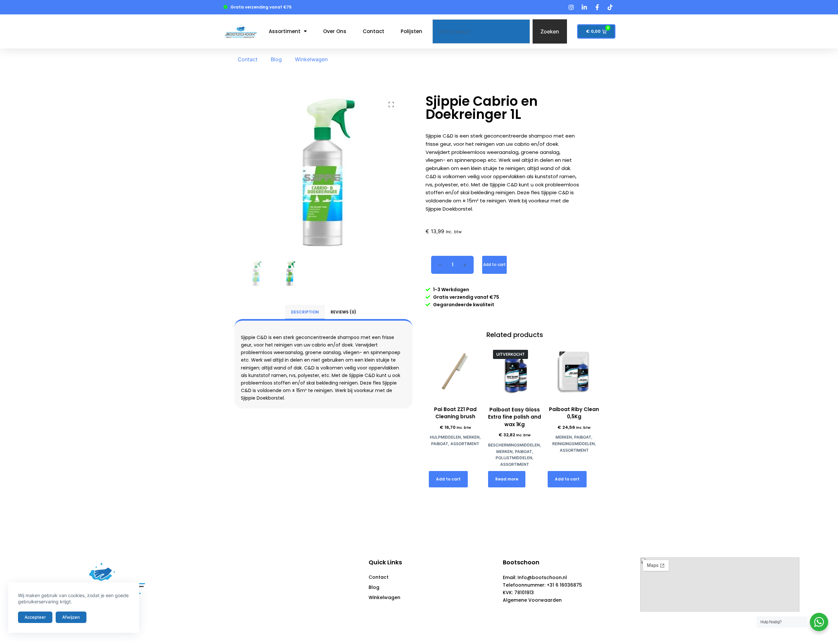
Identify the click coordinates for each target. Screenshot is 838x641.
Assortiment (285, 31)
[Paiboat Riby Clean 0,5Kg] (574, 371)
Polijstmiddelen (514, 457)
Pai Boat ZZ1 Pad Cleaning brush (455, 413)
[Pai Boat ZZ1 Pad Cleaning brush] (455, 371)
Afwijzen (71, 617)
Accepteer (35, 617)
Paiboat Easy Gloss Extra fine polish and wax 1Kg (514, 417)
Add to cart (494, 264)
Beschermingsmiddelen (514, 445)
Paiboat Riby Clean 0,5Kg (574, 413)
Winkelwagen (311, 59)
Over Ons (334, 31)
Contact (373, 31)
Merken (471, 437)
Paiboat (439, 443)
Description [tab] (305, 312)
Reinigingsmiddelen (573, 443)
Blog (276, 59)
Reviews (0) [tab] (343, 312)
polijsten (411, 31)
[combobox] (481, 31)
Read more (506, 479)
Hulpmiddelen (445, 437)
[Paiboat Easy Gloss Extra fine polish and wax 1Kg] (514, 371)
